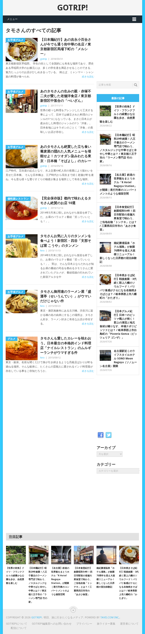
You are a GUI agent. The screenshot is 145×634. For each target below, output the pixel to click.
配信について (19, 627)
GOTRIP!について (16, 623)
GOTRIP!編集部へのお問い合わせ (52, 623)
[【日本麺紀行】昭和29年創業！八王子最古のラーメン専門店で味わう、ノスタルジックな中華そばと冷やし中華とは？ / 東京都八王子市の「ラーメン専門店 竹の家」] (39, 555)
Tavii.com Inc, (110, 617)
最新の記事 (118, 98)
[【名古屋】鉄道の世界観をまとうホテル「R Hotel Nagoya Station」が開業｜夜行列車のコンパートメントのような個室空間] (61, 555)
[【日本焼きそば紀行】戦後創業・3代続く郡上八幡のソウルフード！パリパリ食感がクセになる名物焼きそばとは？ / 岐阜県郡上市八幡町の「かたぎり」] (129, 555)
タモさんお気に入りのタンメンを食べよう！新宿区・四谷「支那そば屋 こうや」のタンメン (65, 240)
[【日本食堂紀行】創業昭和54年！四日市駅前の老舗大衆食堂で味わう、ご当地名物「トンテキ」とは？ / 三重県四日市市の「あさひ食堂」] (84, 555)
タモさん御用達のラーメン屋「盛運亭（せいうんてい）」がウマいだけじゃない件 (65, 296)
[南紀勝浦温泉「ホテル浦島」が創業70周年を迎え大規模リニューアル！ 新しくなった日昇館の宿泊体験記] (106, 555)
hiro (42, 250)
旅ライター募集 (106, 623)
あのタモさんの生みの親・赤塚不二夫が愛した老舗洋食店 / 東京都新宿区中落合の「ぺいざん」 (65, 96)
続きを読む (88, 76)
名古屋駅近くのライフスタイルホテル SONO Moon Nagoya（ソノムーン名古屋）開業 (118, 358)
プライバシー (84, 623)
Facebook (101, 435)
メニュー (12, 19)
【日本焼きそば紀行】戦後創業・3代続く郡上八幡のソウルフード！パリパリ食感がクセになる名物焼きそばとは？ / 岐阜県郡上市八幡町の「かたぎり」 (118, 286)
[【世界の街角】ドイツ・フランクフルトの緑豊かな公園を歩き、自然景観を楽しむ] (16, 555)
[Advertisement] (121, 51)
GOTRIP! (72, 7)
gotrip (43, 58)
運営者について (129, 623)
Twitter (109, 435)
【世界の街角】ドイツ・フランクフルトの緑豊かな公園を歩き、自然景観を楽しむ (117, 114)
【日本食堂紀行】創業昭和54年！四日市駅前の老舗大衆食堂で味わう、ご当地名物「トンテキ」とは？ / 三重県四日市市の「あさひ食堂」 (118, 218)
